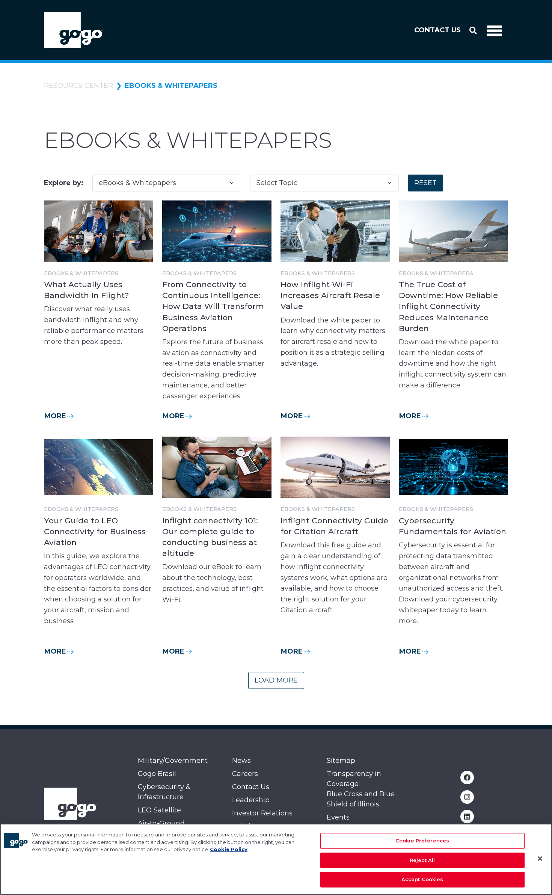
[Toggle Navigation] (494, 30)
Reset (425, 183)
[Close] (540, 858)
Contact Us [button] (437, 30)
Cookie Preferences (422, 841)
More (55, 416)
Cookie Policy (228, 849)
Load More (276, 680)
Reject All (422, 860)
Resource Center (78, 85)
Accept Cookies (422, 879)
